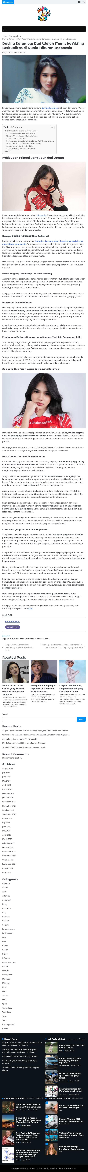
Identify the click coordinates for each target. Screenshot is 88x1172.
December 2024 (8, 851)
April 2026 (6, 785)
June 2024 (6, 872)
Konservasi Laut (9, 962)
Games (5, 945)
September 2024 (9, 864)
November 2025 (9, 806)
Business (6, 916)
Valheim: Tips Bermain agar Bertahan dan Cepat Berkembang (71, 1135)
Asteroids (6, 896)
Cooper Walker (64, 1065)
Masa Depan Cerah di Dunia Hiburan (21, 146)
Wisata (5, 1028)
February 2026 (8, 793)
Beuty (4, 904)
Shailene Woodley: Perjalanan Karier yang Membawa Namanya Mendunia (70, 1150)
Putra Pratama (21, 1110)
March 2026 (7, 789)
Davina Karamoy (26, 638)
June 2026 (6, 776)
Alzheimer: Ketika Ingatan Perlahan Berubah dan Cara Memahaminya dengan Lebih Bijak (28, 1153)
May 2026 (6, 781)
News (4, 987)
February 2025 (8, 843)
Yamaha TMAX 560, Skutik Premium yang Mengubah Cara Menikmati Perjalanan (36, 735)
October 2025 (8, 810)
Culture (5, 925)
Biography (6, 636)
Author (8, 151)
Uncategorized (8, 1024)
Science (5, 995)
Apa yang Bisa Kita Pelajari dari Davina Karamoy (25, 143)
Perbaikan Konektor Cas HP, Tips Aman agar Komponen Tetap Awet (71, 1107)
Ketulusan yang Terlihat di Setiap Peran (22, 149)
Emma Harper (20, 52)
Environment (7, 933)
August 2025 (7, 818)
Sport (4, 1003)
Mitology (6, 983)
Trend (4, 1020)
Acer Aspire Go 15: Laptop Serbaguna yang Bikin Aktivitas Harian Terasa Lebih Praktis (28, 1136)
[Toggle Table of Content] (51, 127)
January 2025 (7, 847)
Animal (5, 887)
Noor (60, 1050)
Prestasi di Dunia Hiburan (17, 138)
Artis (16, 638)
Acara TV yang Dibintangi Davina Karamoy (23, 136)
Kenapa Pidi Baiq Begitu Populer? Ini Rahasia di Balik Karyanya (43, 688)
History (5, 954)
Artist (4, 891)
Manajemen (7, 974)
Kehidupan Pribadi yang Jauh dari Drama (21, 131)
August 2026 (7, 768)
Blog (4, 912)
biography (42, 215)
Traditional (6, 1012)
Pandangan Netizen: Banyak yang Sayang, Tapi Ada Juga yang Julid (31, 141)
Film (4, 937)
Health (5, 949)
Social (4, 999)
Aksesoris (6, 883)
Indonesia (39, 638)
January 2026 (7, 797)
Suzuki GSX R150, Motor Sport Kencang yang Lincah (23, 747)
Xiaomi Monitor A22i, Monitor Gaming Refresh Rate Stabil (71, 1121)
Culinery (5, 920)
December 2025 (8, 801)
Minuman (6, 979)
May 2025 (6, 831)
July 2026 (6, 772)
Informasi (6, 958)
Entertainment (8, 929)
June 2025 (6, 826)
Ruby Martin (63, 1094)
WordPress (72, 1169)
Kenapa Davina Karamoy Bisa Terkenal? (22, 133)
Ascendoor (53, 1169)
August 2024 (7, 868)
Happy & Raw (30, 1169)
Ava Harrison (63, 1081)
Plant (4, 991)
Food (4, 941)
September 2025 (9, 814)
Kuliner (5, 966)
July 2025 (6, 822)
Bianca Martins (64, 1124)
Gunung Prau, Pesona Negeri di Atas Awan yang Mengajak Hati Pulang (28, 1120)
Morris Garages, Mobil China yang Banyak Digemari (23, 743)
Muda (47, 638)
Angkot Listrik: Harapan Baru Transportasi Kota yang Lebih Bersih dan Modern (35, 730)
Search (5, 714)
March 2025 (7, 839)
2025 (11, 638)
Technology (7, 1008)
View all (81, 1039)
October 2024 (8, 860)
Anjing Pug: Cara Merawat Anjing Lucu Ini (19, 739)
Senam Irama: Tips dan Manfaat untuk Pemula (70, 1090)
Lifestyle (5, 970)
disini (30, 608)
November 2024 (9, 855)
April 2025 (6, 835)
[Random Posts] (79, 2)
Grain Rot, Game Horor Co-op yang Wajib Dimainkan (28, 1106)
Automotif (6, 900)
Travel (4, 1016)
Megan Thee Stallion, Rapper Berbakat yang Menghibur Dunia (71, 688)
